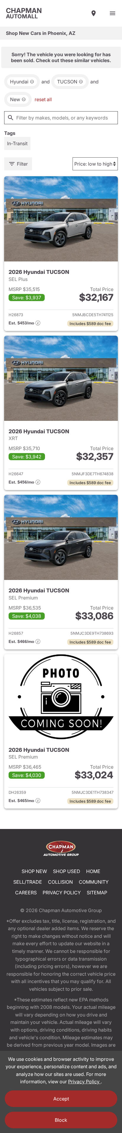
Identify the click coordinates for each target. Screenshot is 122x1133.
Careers (26, 893)
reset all (43, 99)
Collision (60, 882)
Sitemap (97, 893)
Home (93, 871)
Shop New (34, 871)
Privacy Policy (62, 893)
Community (94, 882)
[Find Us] (93, 13)
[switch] (112, 13)
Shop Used (66, 871)
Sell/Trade (27, 882)
